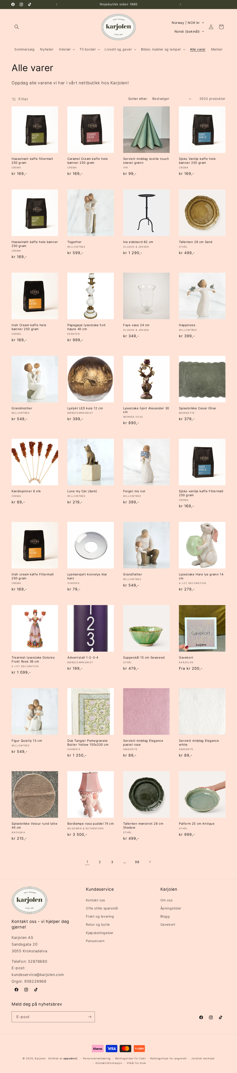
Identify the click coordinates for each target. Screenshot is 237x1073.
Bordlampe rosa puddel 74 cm (90, 823)
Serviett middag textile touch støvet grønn (146, 160)
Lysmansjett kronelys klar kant (87, 576)
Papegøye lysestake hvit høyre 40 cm (86, 327)
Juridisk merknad (202, 1058)
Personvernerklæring (97, 1058)
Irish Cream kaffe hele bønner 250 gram (29, 327)
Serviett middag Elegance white (199, 742)
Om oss (166, 900)
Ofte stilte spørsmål (102, 908)
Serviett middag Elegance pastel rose (143, 742)
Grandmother (22, 408)
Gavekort (186, 657)
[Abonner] (89, 1016)
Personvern (95, 941)
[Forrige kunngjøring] (57, 4)
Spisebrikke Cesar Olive (197, 408)
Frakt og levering (100, 916)
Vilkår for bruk (136, 1063)
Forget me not (134, 491)
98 (137, 862)
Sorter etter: (138, 99)
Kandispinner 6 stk (26, 491)
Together (74, 242)
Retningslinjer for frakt (130, 1058)
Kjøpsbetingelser (99, 933)
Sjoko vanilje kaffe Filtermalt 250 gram (201, 493)
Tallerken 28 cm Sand (195, 242)
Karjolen (40, 1058)
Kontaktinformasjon (109, 1063)
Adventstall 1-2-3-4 (82, 657)
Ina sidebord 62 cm (138, 242)
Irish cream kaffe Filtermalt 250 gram (33, 576)
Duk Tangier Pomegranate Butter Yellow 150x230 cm (87, 742)
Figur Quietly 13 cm (27, 740)
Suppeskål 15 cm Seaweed (144, 657)
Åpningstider (170, 908)
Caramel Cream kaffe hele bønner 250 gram (87, 160)
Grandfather (132, 574)
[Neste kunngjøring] (180, 4)
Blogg (165, 916)
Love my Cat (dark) (82, 491)
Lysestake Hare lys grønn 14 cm (201, 576)
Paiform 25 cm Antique (197, 823)
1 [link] (87, 861)
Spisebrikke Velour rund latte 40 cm (34, 825)
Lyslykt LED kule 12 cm (85, 408)
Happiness (187, 325)
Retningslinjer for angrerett (168, 1058)
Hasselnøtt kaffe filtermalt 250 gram (32, 160)
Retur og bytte (98, 924)
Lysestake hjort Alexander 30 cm (146, 410)
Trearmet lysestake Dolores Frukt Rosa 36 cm (33, 659)
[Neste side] (150, 862)
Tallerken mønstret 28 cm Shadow (143, 825)
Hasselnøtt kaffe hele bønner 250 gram (35, 244)
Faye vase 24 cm (136, 325)
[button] (17, 27)
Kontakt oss (95, 900)
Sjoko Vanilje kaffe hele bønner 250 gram (197, 160)
